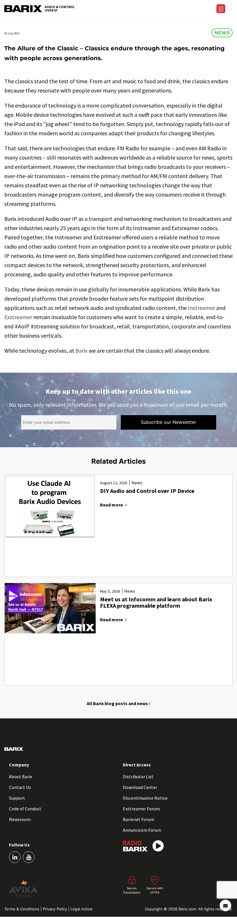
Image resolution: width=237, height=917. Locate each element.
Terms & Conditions (22, 909)
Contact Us (20, 787)
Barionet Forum (138, 819)
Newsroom (20, 819)
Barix (81, 350)
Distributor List (138, 776)
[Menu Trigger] (220, 8)
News (222, 33)
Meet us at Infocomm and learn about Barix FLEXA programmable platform (156, 602)
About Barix (20, 776)
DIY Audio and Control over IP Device (147, 491)
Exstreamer (18, 317)
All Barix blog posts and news (118, 703)
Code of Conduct (25, 808)
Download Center (140, 787)
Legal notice (81, 909)
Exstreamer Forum (141, 808)
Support (17, 798)
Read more (111, 505)
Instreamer (201, 307)
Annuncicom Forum (142, 830)
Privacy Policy (55, 909)
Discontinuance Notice (145, 798)
